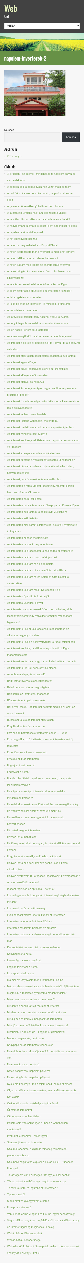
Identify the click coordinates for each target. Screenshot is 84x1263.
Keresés (9, 129)
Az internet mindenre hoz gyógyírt (27, 433)
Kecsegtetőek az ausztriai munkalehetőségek (34, 947)
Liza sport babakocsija (20, 973)
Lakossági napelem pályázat (24, 960)
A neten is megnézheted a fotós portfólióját (32, 245)
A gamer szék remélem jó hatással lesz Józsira (35, 206)
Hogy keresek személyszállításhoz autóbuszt (34, 856)
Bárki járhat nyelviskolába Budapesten (29, 680)
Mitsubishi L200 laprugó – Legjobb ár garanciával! (36, 1031)
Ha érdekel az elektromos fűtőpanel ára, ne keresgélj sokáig (42, 804)
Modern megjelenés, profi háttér (25, 1038)
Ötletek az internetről (19, 1109)
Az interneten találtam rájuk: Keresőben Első (33, 589)
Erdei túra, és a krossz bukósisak (27, 752)
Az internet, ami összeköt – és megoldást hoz (34, 479)
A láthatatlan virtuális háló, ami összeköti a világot (36, 212)
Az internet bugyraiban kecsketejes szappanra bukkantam (41, 355)
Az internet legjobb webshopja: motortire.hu (32, 420)
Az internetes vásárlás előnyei (25, 602)
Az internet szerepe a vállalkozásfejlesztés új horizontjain (41, 459)
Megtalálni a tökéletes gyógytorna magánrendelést (36, 992)
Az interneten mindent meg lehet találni (30, 544)
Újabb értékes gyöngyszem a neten (28, 1200)
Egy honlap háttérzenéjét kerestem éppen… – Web (37, 732)
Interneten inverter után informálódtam (29, 921)
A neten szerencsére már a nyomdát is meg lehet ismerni (41, 251)
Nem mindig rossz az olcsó (23, 1064)
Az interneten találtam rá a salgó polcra (30, 563)
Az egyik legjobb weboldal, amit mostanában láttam (37, 323)
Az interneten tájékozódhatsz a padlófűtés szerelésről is (40, 550)
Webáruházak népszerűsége (24, 1239)
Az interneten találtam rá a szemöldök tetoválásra (36, 570)
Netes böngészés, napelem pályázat (28, 1070)
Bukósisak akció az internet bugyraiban (30, 719)
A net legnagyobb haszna (22, 238)
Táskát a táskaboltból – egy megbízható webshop (36, 1181)
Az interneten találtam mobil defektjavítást (32, 557)
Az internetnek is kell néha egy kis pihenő (31, 667)
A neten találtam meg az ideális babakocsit (32, 258)
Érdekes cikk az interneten (23, 758)
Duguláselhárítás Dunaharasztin (26, 726)
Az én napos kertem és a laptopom (28, 329)
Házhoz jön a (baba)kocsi (22, 836)
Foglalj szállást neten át (21, 765)
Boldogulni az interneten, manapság (28, 693)
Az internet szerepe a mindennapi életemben (33, 453)
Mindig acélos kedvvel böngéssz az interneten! (35, 1018)
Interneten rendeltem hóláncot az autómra (31, 927)
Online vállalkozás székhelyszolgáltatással (32, 1103)
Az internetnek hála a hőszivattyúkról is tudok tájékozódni (41, 641)
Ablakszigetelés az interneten (24, 297)
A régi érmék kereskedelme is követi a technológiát (37, 284)
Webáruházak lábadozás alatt (24, 1233)
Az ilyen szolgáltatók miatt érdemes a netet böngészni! (39, 336)
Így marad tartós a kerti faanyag (26, 908)
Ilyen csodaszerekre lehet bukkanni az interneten (36, 914)
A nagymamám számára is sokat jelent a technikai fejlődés (42, 225)
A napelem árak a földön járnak (25, 232)
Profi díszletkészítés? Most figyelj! (27, 1135)
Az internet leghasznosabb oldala (26, 414)
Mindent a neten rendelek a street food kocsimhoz (36, 1012)
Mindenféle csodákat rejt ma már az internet (33, 1005)
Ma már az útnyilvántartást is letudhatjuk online (35, 979)
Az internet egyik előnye (21, 362)
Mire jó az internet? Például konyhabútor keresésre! (37, 1025)
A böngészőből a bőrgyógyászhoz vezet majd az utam (39, 186)
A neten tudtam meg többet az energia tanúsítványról (38, 264)
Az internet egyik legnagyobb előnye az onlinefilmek (38, 368)
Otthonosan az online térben (23, 1116)
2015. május (14, 156)
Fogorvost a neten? (18, 771)
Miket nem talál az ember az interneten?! (31, 999)
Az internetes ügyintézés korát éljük (28, 596)
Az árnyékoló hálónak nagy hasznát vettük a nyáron (38, 316)
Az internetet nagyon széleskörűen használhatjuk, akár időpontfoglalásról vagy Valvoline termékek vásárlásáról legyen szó (40, 616)
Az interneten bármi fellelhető (24, 498)
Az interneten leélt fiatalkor (23, 518)
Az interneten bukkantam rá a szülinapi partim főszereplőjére (43, 505)
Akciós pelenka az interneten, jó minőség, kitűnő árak (39, 303)
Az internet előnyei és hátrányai (25, 381)
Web (10, 8)
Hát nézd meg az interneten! (24, 830)
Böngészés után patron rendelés (26, 700)
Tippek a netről (16, 1194)
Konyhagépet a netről (19, 953)
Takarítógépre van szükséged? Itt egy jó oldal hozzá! (38, 1174)
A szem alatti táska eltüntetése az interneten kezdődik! (39, 290)
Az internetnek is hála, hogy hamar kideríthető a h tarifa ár (41, 661)
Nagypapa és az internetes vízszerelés (30, 1044)
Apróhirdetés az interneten (22, 310)
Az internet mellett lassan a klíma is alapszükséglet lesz (40, 427)
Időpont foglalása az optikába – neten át (30, 888)
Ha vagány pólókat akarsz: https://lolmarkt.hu (34, 810)
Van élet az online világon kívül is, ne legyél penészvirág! (41, 1213)
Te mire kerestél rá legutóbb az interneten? (32, 1187)
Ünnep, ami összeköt (19, 1207)
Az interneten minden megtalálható (27, 537)
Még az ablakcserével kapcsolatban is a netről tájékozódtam (43, 986)
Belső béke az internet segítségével (28, 687)
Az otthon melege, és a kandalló (26, 674)
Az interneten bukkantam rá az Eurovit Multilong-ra (37, 511)
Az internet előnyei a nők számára (27, 375)
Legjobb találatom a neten (22, 966)
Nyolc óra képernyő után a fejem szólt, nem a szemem (39, 1083)
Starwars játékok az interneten (25, 1142)
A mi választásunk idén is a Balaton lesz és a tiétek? (38, 219)
